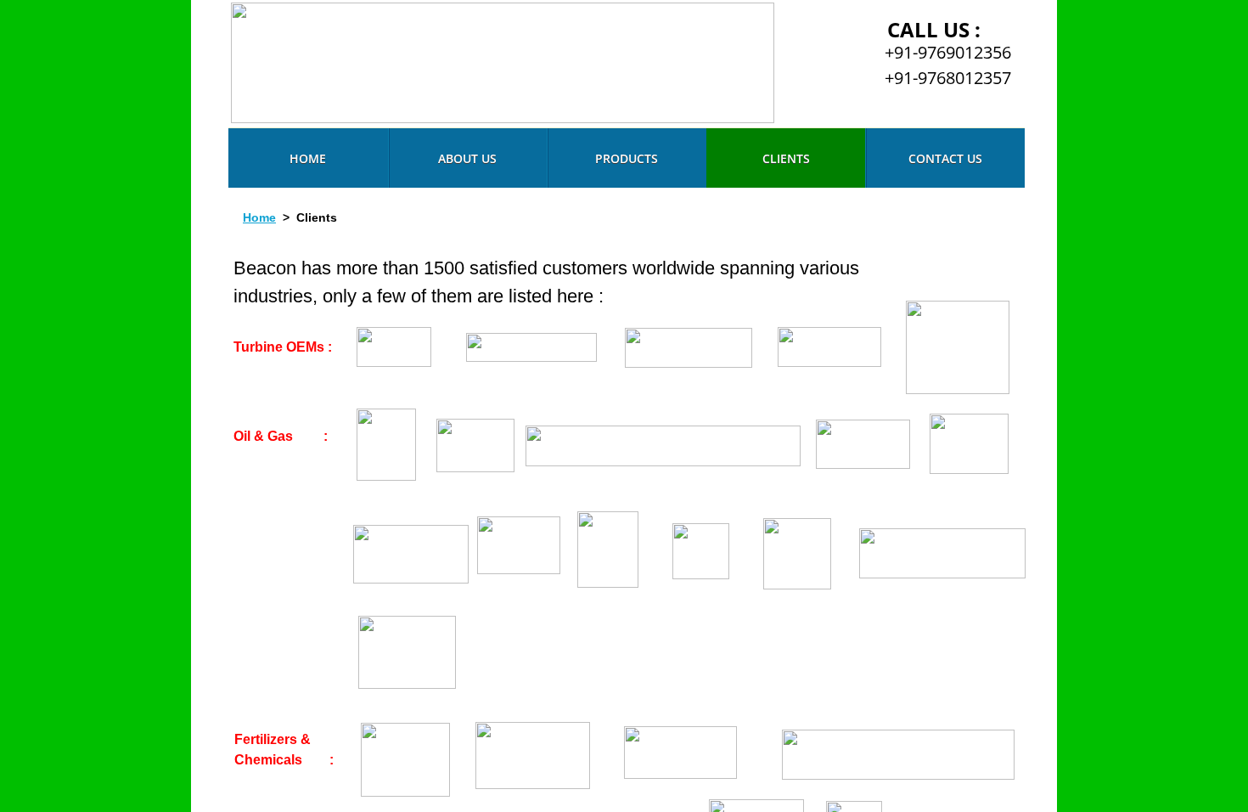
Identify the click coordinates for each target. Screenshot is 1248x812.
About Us (467, 158)
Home (308, 158)
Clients (786, 158)
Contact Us (945, 158)
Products (626, 158)
